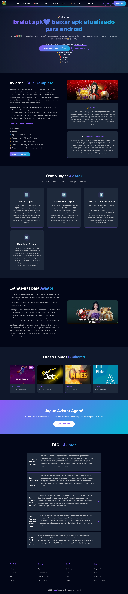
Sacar (68, 580)
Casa (17, 3)
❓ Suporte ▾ (89, 3)
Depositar (69, 576)
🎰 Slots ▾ (36, 3)
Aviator (12, 569)
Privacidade (98, 576)
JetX (11, 576)
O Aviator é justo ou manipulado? (61, 461)
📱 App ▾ (64, 3)
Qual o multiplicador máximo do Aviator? (61, 481)
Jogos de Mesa (43, 580)
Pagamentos (98, 569)
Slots (39, 569)
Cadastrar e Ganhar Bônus (54, 48)
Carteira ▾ (55, 3)
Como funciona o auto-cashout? (62, 501)
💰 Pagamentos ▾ (76, 3)
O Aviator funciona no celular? (61, 540)
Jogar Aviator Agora (20, 154)
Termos (96, 573)
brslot (54, 590)
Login (108, 3)
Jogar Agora (64, 424)
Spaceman (13, 573)
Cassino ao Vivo (43, 576)
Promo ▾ (45, 3)
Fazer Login (80, 48)
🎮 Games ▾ (26, 3)
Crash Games (42, 573)
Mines (12, 580)
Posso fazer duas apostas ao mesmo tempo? (61, 520)
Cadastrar (120, 3)
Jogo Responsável (100, 580)
